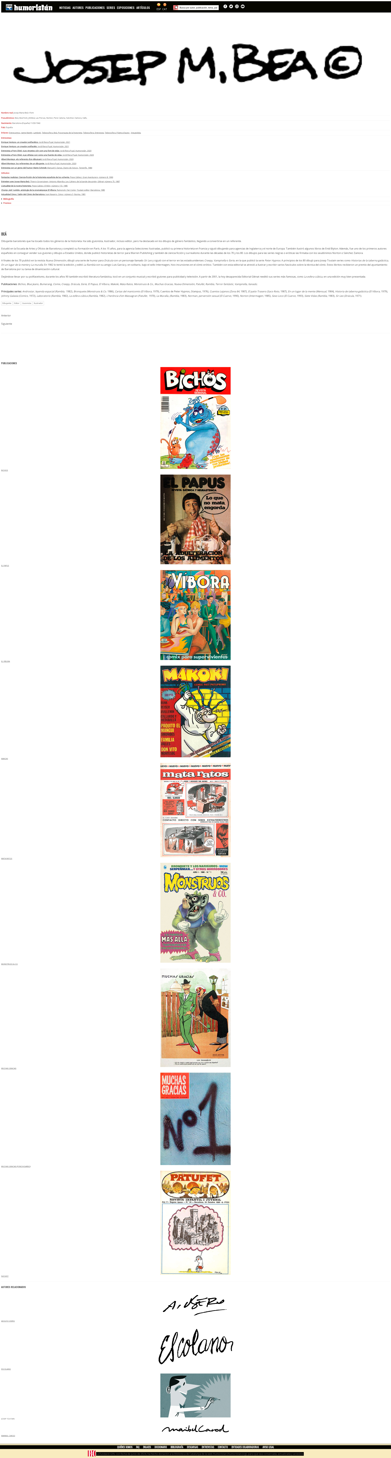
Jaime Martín (26, 132)
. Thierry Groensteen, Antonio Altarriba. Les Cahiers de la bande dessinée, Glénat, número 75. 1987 (60, 181)
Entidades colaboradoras (245, 1447)
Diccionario (161, 1447)
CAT (164, 9)
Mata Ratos (6, 858)
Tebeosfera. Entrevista (93, 132)
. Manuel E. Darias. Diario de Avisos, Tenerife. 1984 (46, 167)
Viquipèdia (136, 132)
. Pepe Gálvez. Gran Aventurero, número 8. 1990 (57, 177)
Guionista (26, 303)
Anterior (6, 315)
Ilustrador (38, 303)
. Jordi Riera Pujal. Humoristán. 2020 (46, 150)
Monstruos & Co (9, 964)
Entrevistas (208, 1447)
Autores (78, 7)
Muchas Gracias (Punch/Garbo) (16, 1166)
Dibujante (6, 303)
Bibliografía (177, 1447)
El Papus (5, 565)
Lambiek (37, 132)
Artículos (143, 7)
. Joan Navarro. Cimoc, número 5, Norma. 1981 (43, 194)
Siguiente (6, 323)
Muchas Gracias (8, 1068)
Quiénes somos (124, 1447)
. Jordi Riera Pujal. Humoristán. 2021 (35, 142)
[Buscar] (175, 7)
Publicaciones (95, 7)
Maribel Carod (8, 1436)
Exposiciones (126, 7)
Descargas (192, 1447)
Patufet (5, 1276)
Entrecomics (14, 132)
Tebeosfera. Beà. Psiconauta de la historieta (62, 132)
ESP (159, 9)
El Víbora (5, 661)
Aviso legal (268, 1447)
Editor (16, 303)
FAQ (137, 1447)
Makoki (4, 758)
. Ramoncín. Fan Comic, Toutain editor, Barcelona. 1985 (53, 190)
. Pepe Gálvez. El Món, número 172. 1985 (34, 185)
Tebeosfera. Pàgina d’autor (117, 132)
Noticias (65, 7)
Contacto (223, 1447)
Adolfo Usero (8, 1321)
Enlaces (147, 1447)
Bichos (4, 470)
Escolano (6, 1369)
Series (111, 7)
